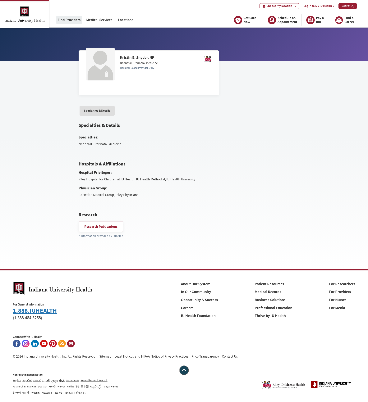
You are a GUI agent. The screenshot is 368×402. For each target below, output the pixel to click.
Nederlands (72, 380)
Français (31, 386)
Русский (35, 392)
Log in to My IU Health (317, 5)
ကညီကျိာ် (95, 386)
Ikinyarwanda (110, 386)
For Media (337, 308)
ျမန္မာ (54, 380)
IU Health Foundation (198, 316)
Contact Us (230, 356)
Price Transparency (205, 356)
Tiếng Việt (79, 392)
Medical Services (99, 19)
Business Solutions (270, 300)
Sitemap (105, 356)
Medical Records (268, 292)
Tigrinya (68, 392)
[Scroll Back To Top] (184, 370)
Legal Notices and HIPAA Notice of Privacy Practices (151, 356)
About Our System (195, 284)
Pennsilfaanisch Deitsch (94, 380)
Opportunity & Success (199, 300)
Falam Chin (19, 386)
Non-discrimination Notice (28, 374)
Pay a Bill (320, 20)
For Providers (340, 292)
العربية (46, 380)
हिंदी (77, 386)
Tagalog (57, 392)
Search (346, 6)
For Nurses (338, 300)
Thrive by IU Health (270, 316)
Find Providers (69, 19)
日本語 (85, 386)
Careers (187, 308)
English (17, 380)
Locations (125, 19)
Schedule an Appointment (287, 20)
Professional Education (273, 308)
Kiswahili (47, 392)
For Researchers (342, 284)
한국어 (17, 392)
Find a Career (349, 20)
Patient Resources (269, 284)
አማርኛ (37, 380)
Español (27, 380)
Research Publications (100, 226)
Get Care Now (249, 20)
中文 (62, 380)
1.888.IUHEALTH (35, 311)
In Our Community (196, 292)
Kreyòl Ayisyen (57, 386)
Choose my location (279, 6)
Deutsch (42, 386)
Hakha (70, 386)
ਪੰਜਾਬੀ (25, 392)
